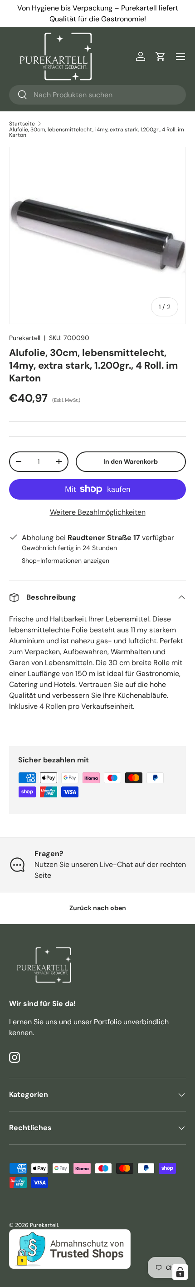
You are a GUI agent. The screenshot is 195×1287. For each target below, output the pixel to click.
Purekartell (24, 338)
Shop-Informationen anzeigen (65, 560)
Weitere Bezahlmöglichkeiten (98, 512)
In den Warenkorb (130, 461)
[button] (161, 56)
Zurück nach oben (97, 908)
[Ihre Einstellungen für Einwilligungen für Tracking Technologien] (180, 1272)
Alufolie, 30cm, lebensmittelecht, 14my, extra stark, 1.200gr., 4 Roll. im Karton (96, 132)
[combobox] (97, 95)
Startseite (22, 123)
